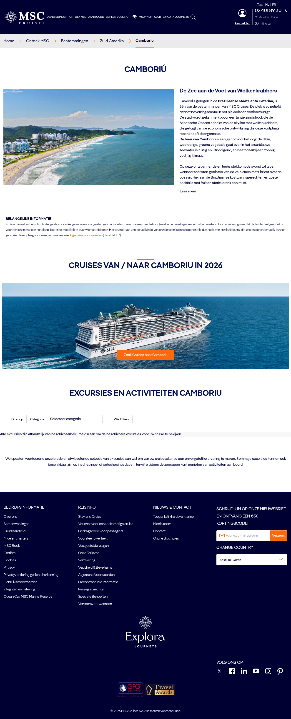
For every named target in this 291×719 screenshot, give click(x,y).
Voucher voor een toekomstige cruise (105, 524)
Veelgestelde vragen (93, 546)
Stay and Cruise (89, 517)
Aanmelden (242, 23)
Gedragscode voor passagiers (100, 531)
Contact (159, 531)
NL (267, 4)
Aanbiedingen (57, 17)
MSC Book (12, 546)
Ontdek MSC (77, 17)
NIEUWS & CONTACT (172, 507)
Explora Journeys (176, 17)
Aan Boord (96, 17)
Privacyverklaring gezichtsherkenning (31, 575)
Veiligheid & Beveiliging (95, 568)
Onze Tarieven (88, 553)
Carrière (9, 553)
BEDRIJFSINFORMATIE (24, 507)
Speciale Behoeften (93, 597)
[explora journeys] (145, 632)
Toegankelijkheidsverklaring (173, 517)
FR (274, 4)
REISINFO (87, 507)
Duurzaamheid (14, 531)
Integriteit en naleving (19, 589)
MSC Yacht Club (150, 17)
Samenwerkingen (16, 524)
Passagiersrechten (91, 589)
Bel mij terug (263, 23)
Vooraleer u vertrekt (93, 538)
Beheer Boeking (117, 17)
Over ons (10, 517)
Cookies (10, 560)
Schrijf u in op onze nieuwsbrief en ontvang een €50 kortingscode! (251, 516)
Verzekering (86, 560)
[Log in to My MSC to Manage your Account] (242, 13)
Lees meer (188, 191)
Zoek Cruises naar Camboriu (145, 355)
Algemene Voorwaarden (96, 575)
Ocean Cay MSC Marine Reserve (28, 597)
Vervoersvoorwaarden (95, 604)
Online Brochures (166, 538)
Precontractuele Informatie (98, 582)
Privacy (9, 568)
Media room (162, 524)
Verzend (278, 535)
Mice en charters (16, 538)
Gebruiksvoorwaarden (20, 582)
